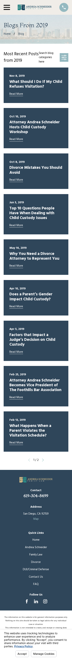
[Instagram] (45, 601)
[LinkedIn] (36, 601)
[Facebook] (27, 601)
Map (36, 519)
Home (36, 540)
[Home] (35, 7)
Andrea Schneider (36, 547)
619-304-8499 (36, 495)
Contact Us (36, 577)
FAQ (36, 584)
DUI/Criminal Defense (36, 569)
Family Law (35, 554)
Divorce (36, 562)
